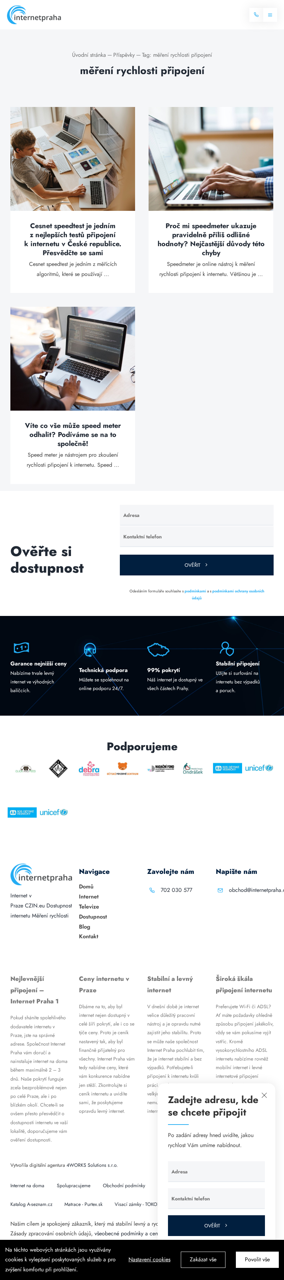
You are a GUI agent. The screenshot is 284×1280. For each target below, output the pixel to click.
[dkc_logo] (122, 761)
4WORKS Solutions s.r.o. (92, 1165)
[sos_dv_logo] (227, 761)
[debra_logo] (88, 761)
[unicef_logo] (259, 761)
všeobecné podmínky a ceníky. (130, 1233)
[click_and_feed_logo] (25, 761)
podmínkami (195, 591)
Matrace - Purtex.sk (83, 1204)
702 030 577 (176, 890)
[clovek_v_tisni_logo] (58, 761)
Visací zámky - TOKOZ (137, 1204)
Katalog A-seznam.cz (31, 1204)
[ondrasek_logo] (193, 761)
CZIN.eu (35, 906)
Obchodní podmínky (124, 1185)
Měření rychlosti (50, 916)
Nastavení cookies (149, 1259)
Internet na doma (27, 1185)
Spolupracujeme (73, 1185)
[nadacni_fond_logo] (161, 761)
